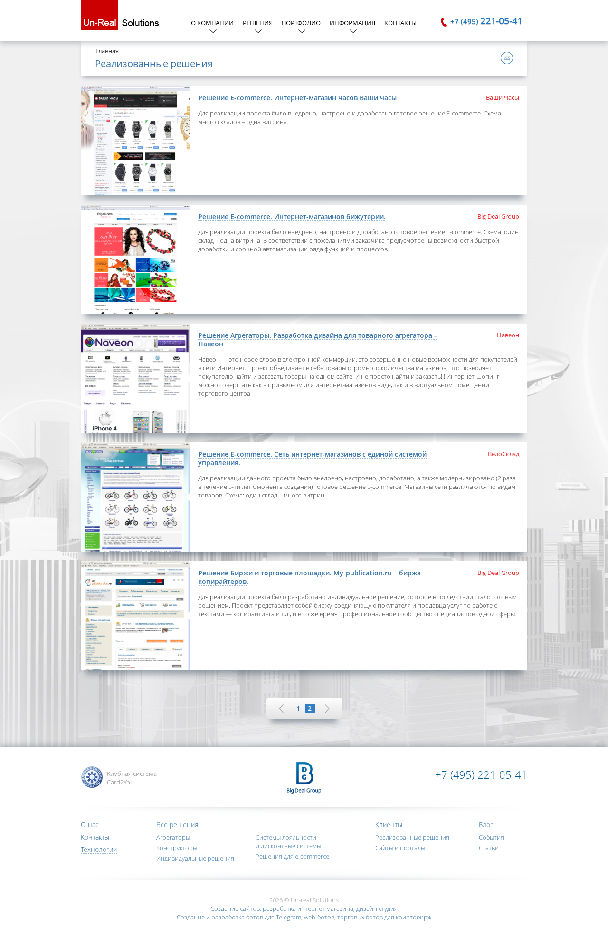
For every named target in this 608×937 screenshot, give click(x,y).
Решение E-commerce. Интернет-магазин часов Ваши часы (297, 97)
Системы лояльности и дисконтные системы (288, 841)
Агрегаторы (173, 837)
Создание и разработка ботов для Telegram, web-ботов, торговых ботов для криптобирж (304, 917)
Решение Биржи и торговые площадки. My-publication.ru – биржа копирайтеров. (309, 577)
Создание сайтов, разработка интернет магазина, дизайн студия (304, 908)
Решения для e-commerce (292, 856)
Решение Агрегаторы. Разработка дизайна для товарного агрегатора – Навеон (317, 339)
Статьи (489, 847)
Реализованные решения (412, 837)
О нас (90, 824)
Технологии (99, 849)
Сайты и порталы (400, 847)
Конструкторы (176, 847)
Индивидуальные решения (195, 858)
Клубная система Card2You (132, 777)
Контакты (400, 23)
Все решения (177, 824)
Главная (107, 51)
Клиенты (388, 824)
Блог (486, 824)
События (491, 837)
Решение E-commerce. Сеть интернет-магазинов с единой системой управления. (312, 458)
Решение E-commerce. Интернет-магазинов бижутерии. (292, 216)
